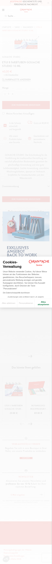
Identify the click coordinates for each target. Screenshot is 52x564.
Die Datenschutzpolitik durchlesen (16, 293)
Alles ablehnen (8, 303)
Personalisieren (26, 303)
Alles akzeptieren (43, 303)
